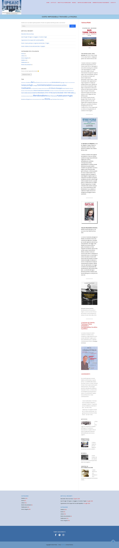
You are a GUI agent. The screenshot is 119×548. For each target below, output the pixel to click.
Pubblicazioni (24, 62)
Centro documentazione (84, 2)
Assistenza (28, 82)
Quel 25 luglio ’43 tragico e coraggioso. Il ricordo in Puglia (34, 37)
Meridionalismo (40, 95)
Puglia (70, 95)
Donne (63, 88)
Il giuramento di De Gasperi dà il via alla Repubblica (32, 40)
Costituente (26, 88)
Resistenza (23, 99)
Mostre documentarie (26, 64)
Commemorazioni (44, 85)
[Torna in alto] (113, 541)
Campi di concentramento (70, 82)
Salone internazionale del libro (35, 99)
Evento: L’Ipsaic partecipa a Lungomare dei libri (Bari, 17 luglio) (35, 43)
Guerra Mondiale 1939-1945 (61, 93)
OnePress (63, 544)
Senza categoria (24, 58)
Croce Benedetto (34, 88)
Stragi (51, 99)
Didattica (23, 60)
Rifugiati (28, 99)
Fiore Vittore (51, 90)
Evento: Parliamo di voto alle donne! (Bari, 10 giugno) (33, 46)
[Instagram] (63, 535)
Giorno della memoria (26, 93)
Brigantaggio (62, 82)
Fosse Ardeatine (62, 90)
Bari (32, 82)
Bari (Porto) (36, 82)
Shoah (43, 99)
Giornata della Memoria (69, 90)
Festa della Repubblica (29, 90)
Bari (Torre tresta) (48, 82)
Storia (47, 99)
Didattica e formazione (64, 2)
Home (47, 2)
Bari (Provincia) (42, 82)
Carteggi (35, 85)
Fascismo (67, 88)
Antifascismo (23, 82)
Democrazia (46, 88)
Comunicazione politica (59, 85)
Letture (23, 55)
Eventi (22, 53)
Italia (72, 93)
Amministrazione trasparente (101, 2)
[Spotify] (59, 535)
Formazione (56, 90)
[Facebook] (56, 535)
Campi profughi (27, 85)
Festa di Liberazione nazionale (41, 90)
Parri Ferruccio (52, 96)
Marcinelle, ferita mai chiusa (27, 34)
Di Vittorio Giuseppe (55, 88)
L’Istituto (53, 2)
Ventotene (61, 99)
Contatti (113, 2)
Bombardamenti (56, 82)
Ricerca (74, 2)
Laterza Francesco (29, 96)
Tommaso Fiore (55, 99)
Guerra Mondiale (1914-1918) (42, 93)
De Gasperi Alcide (41, 88)
